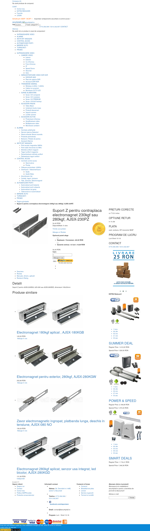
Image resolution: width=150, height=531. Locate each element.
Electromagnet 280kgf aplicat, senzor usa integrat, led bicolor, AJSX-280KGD (56, 470)
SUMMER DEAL (121, 343)
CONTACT (64, 27)
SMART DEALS (120, 458)
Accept (2, 530)
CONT (14, 6)
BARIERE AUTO (22, 45)
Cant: (55, 252)
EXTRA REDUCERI (23, 11)
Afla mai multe (16, 530)
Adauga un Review (59, 232)
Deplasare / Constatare (70, 240)
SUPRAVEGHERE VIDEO (25, 34)
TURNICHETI (21, 47)
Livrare (83, 491)
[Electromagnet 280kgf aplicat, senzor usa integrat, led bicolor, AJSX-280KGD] (50, 448)
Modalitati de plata (87, 488)
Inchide (8, 530)
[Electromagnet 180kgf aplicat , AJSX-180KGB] (50, 311)
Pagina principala (23, 201)
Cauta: (13, 24)
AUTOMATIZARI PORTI (25, 43)
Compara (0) (16, 1)
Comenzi (84, 486)
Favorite (20, 13)
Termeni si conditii (87, 495)
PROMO (20, 50)
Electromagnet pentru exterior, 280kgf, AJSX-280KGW (56, 376)
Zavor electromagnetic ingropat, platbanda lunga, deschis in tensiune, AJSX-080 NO (61, 422)
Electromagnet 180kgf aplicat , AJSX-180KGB (50, 332)
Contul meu (21, 9)
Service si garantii (87, 493)
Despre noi (20, 486)
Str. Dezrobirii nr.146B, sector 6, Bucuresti (60, 489)
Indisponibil (21, 478)
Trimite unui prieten (59, 229)
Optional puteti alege (60, 235)
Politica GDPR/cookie (24, 493)
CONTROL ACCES (23, 41)
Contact (19, 488)
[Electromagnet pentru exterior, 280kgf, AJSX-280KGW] (50, 356)
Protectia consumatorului (25, 495)
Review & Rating (22, 278)
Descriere (20, 271)
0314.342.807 (55, 27)
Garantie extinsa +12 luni (71, 245)
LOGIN (19, 15)
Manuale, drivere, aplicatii (26, 276)
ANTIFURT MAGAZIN (24, 39)
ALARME (20, 36)
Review (19, 274)
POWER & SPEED (122, 400)
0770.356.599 (44, 27)
